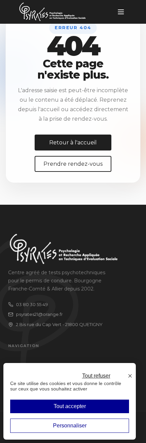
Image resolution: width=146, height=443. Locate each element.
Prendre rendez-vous (73, 164)
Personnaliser (70, 425)
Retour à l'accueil (73, 142)
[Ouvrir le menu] (121, 12)
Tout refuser (96, 376)
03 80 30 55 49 (32, 304)
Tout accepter (70, 406)
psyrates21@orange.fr (39, 314)
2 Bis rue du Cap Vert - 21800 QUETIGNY (59, 324)
